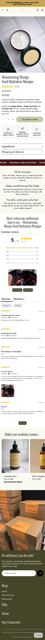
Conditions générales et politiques (22, 637)
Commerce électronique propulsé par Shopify (29, 632)
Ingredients (8, 146)
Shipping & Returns (13, 152)
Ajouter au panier (31, 119)
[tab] (19, 299)
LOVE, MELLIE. (11, 632)
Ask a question (17, 290)
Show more (22, 423)
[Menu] (2, 10)
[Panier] (42, 10)
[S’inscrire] (40, 573)
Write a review (28, 290)
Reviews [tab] (7, 298)
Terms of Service (8, 595)
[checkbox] (18, 306)
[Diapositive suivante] (40, 462)
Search (4, 591)
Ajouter (27, 469)
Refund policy (7, 599)
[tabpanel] (22, 365)
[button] (22, 248)
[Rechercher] (7, 10)
